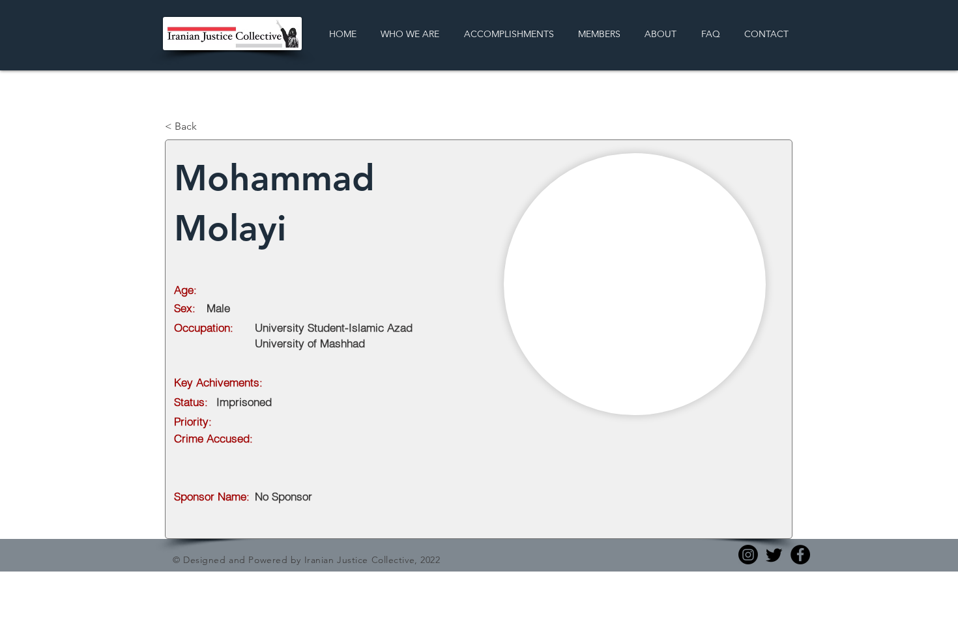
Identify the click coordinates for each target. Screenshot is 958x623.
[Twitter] (774, 554)
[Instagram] (748, 554)
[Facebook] (800, 554)
